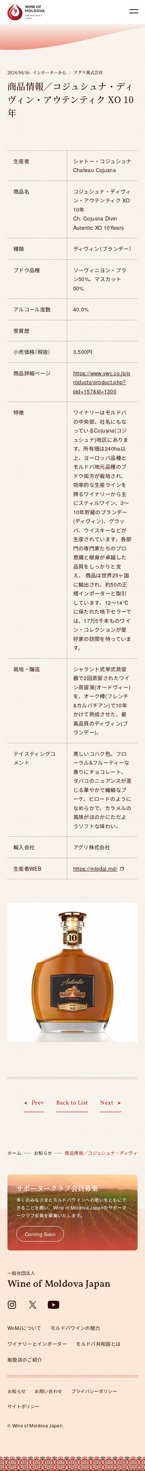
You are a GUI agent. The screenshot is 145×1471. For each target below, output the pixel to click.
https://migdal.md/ (95, 868)
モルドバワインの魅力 (75, 1327)
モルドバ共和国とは (98, 1343)
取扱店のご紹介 (24, 1359)
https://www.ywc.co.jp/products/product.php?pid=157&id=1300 (101, 382)
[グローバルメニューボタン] (134, 11)
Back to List (72, 1103)
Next (106, 1103)
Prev (38, 1103)
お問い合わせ (48, 1391)
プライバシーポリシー (94, 1391)
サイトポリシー (23, 1406)
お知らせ (16, 1391)
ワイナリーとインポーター (37, 1343)
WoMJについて (24, 1327)
